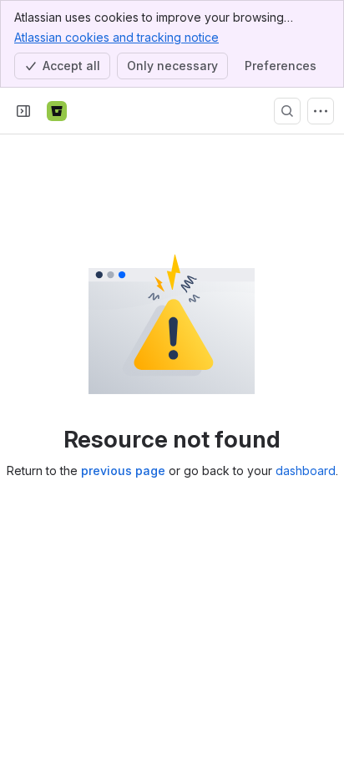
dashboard (306, 470)
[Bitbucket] (56, 111)
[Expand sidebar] (23, 111)
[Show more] (320, 111)
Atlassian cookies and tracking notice (116, 37)
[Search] (287, 111)
